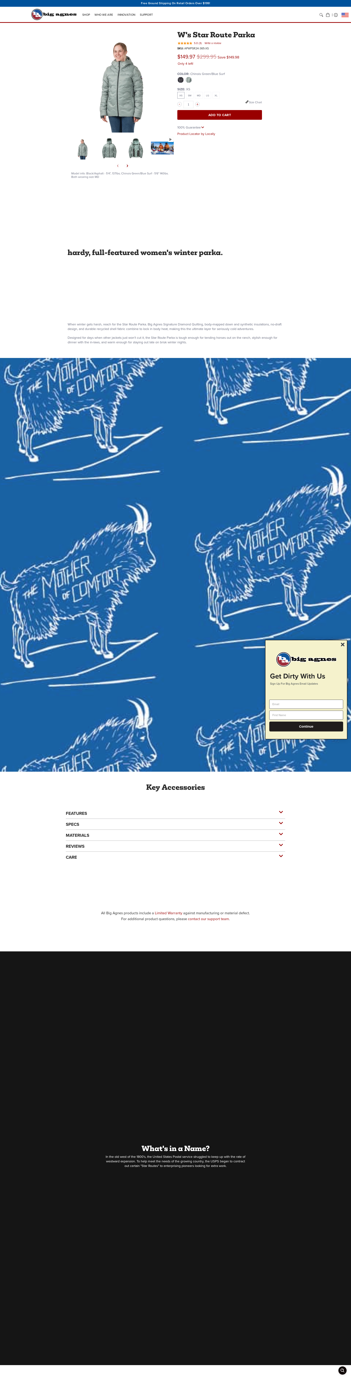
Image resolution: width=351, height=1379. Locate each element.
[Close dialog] (342, 644)
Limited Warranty (168, 913)
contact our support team (208, 919)
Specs (72, 824)
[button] (327, 15)
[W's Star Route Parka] (82, 148)
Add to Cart (219, 115)
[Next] (127, 166)
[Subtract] (179, 104)
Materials (77, 835)
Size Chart (255, 102)
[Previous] (118, 166)
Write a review (213, 43)
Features (76, 813)
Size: (183, 89)
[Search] (321, 15)
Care (71, 857)
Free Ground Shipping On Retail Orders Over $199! (175, 3)
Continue (306, 726)
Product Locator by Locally (196, 133)
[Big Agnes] (54, 14)
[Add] (197, 104)
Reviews (75, 846)
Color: (201, 74)
